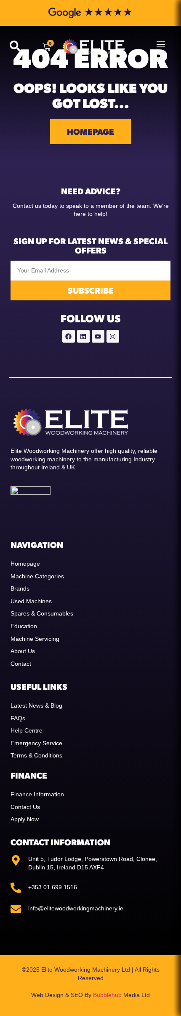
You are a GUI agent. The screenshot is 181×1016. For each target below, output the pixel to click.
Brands (20, 588)
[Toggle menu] (161, 44)
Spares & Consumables (42, 613)
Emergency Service (36, 743)
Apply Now (25, 819)
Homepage (25, 563)
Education (24, 626)
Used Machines (31, 601)
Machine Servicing (35, 638)
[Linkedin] (83, 336)
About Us (23, 651)
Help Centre (27, 730)
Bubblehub (107, 994)
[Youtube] (98, 336)
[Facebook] (68, 336)
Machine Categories (37, 576)
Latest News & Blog (36, 705)
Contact (21, 663)
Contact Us (25, 807)
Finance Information (37, 794)
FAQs (18, 718)
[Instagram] (112, 336)
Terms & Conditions (36, 755)
